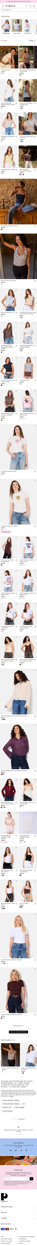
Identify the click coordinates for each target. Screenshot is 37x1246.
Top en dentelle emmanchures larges (25, 170)
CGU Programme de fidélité (26, 1236)
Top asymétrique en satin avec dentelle (26, 803)
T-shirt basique (7, 1111)
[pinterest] (26, 1150)
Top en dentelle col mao (7, 312)
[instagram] (10, 1150)
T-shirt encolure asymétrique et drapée (11, 959)
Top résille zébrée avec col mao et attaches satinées (27, 313)
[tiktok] (16, 1150)
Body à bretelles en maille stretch (8, 904)
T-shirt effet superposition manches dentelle (26, 346)
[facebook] (21, 1150)
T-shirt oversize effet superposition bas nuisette (8, 103)
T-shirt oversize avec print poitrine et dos (26, 414)
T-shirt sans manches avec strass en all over (8, 381)
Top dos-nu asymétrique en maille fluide (26, 103)
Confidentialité (22, 1239)
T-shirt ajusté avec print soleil (8, 471)
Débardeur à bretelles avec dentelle (7, 871)
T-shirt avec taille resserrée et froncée (27, 137)
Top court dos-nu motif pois (8, 280)
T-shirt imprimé (19, 1107)
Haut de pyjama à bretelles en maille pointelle (6, 837)
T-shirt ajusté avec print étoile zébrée (7, 627)
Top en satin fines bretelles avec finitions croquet (8, 660)
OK (31, 1178)
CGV (2, 1236)
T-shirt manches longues (11, 1104)
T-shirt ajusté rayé (5, 70)
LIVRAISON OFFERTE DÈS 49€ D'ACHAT (18, 1)
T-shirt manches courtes (10, 1100)
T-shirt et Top (6, 1107)
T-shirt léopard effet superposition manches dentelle (7, 347)
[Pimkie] (10, 6)
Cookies (20, 1243)
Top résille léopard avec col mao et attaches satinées (7, 415)
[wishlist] (26, 6)
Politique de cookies (6, 1241)
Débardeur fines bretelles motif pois (8, 137)
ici (16, 1184)
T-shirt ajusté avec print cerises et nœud (26, 627)
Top (23, 1104)
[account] (30, 6)
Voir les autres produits (18, 1032)
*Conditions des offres (24, 1241)
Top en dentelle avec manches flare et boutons (14, 716)
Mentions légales (5, 1243)
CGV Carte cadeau (6, 1239)
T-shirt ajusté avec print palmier (9, 526)
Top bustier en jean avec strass (9, 226)
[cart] (16, 70)
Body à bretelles (24, 903)
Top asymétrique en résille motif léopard (26, 70)
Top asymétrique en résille (8, 169)
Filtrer (31, 40)
